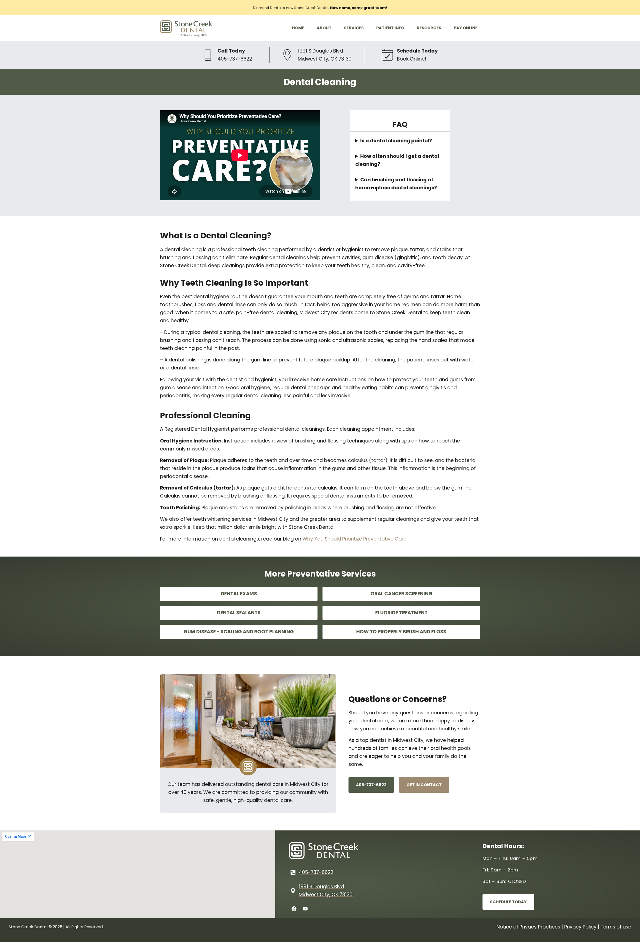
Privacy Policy (580, 926)
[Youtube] (305, 909)
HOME (298, 28)
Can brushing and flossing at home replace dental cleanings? (396, 183)
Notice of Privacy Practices (528, 926)
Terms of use (615, 926)
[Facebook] (294, 909)
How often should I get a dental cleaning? (397, 160)
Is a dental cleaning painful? (396, 140)
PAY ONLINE (466, 28)
